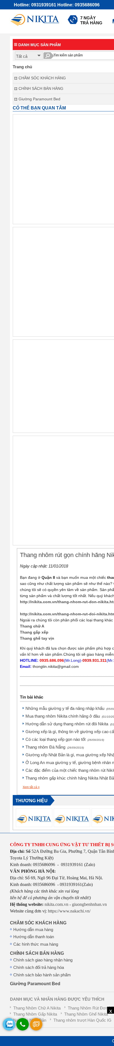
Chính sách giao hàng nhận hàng (42, 960)
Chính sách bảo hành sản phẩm (42, 975)
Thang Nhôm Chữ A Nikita (37, 1008)
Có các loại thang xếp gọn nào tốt (64, 739)
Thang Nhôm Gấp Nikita (35, 1014)
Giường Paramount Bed (35, 983)
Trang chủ (22, 67)
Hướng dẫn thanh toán (33, 937)
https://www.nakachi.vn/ (68, 911)
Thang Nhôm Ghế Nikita (86, 1014)
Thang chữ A (32, 626)
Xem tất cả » (31, 787)
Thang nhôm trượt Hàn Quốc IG (82, 1020)
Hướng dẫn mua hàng (33, 929)
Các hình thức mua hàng (35, 944)
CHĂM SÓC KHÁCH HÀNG (38, 922)
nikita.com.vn (56, 904)
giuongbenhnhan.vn (89, 904)
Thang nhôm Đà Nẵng (54, 747)
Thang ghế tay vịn (37, 638)
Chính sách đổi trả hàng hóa (38, 967)
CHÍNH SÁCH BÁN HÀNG (37, 953)
